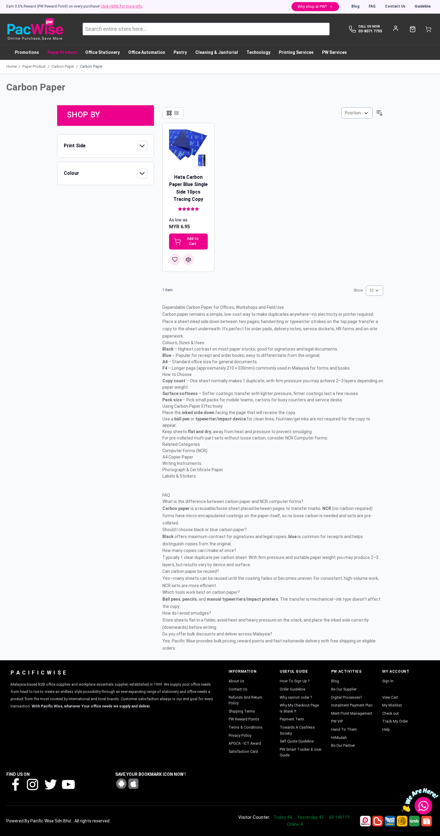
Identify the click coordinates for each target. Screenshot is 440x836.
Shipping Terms (242, 711)
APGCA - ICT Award (245, 743)
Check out (390, 713)
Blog (355, 6)
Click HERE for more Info (121, 6)
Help (386, 729)
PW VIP (337, 721)
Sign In (387, 681)
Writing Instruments (181, 463)
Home (11, 66)
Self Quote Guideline (297, 741)
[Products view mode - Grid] (169, 113)
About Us (236, 681)
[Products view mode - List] (176, 113)
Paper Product (34, 66)
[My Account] (395, 28)
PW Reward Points (244, 719)
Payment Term (292, 719)
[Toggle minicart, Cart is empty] (428, 29)
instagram (32, 784)
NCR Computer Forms (306, 438)
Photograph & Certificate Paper (192, 469)
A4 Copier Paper (177, 457)
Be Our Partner (343, 745)
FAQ (372, 6)
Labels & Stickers (179, 476)
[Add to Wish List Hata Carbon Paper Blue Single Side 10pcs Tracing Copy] (175, 259)
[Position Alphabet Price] (357, 113)
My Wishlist (392, 705)
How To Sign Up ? (294, 681)
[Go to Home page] (35, 29)
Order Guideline (292, 689)
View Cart (390, 697)
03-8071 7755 (370, 31)
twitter (50, 784)
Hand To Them (344, 729)
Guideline (423, 6)
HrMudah (339, 738)
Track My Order (395, 721)
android (121, 784)
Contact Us (395, 6)
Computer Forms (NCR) (184, 450)
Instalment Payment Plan (352, 705)
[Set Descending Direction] (379, 113)
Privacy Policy (240, 735)
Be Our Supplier (344, 689)
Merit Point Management (351, 713)
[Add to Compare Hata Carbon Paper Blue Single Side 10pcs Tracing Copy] (188, 259)
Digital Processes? (346, 697)
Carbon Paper (62, 66)
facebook (15, 784)
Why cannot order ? (296, 697)
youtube (68, 784)
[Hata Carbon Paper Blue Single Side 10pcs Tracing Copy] (188, 148)
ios (133, 784)
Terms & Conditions (245, 727)
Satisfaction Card (243, 751)
